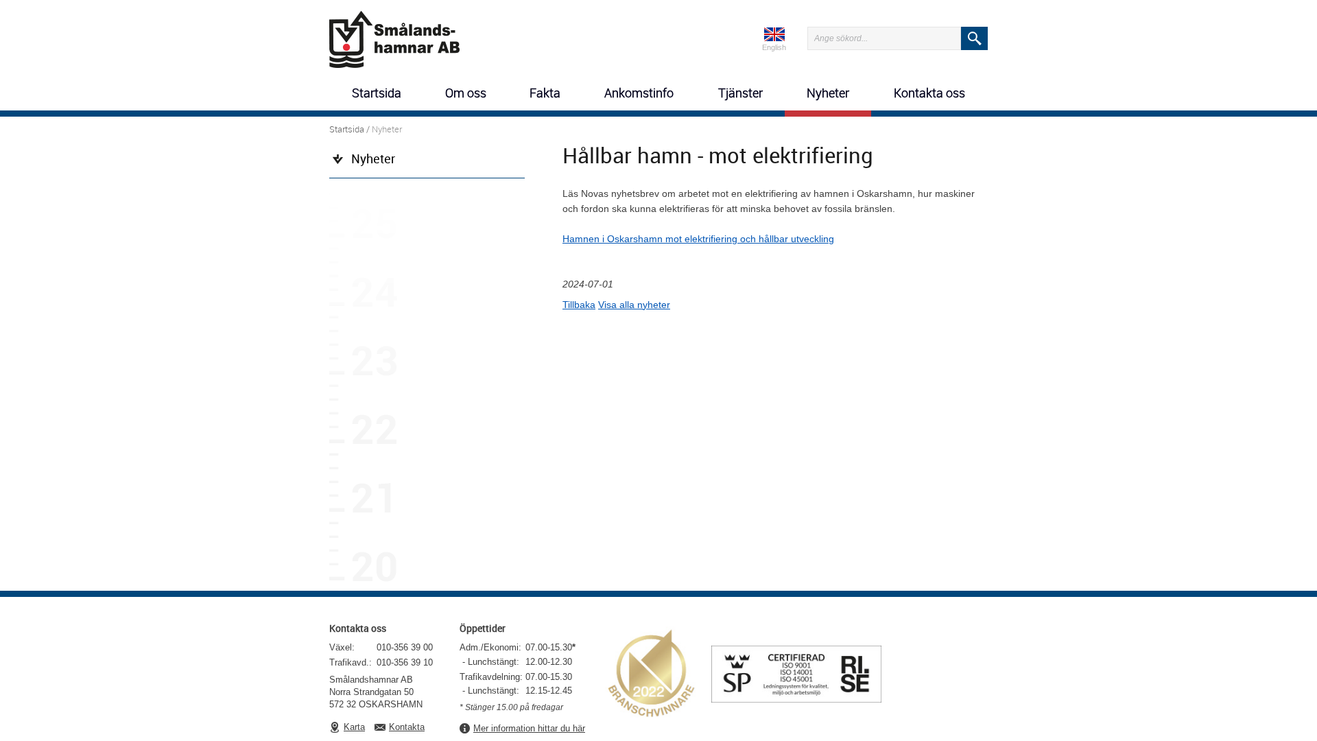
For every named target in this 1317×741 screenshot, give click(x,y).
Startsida (346, 129)
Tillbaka (578, 304)
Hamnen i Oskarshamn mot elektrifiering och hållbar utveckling (698, 238)
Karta (354, 727)
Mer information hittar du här (529, 728)
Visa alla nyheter (634, 304)
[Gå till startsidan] (394, 37)
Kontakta (407, 727)
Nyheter (373, 158)
